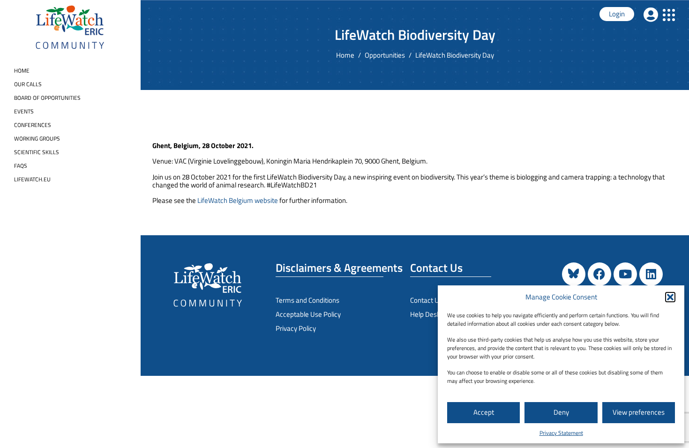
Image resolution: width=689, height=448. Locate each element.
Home (22, 70)
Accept (483, 412)
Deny (561, 412)
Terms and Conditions (307, 300)
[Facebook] (599, 274)
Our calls (28, 84)
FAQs (20, 165)
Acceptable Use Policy (308, 314)
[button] (670, 297)
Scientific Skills (36, 152)
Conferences (32, 124)
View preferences (639, 412)
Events (24, 111)
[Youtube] (625, 274)
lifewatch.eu (32, 179)
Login (617, 13)
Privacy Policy (296, 328)
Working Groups (37, 138)
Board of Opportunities (47, 97)
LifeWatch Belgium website (237, 200)
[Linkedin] (651, 274)
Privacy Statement (561, 432)
